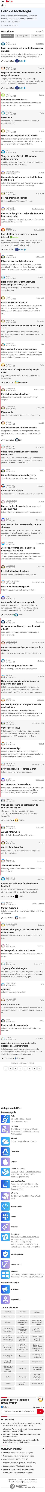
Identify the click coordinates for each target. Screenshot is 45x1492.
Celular (22, 1317)
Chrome (7, 1322)
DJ (12, 1119)
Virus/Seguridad (17, 1254)
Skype (26, 1174)
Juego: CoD (25, 1237)
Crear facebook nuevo (8, 1356)
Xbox (38, 1247)
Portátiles (25, 1131)
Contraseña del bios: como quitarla (18, 602)
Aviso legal (34, 1482)
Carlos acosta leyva (10, 728)
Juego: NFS (25, 1242)
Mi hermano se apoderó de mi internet (19, 135)
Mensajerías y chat (18, 1169)
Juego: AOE (15, 1237)
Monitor (35, 1129)
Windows (14, 1271)
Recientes (8, 36)
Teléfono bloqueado (10, 865)
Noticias (6, 1407)
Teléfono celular (37, 1384)
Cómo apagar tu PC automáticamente (17, 1466)
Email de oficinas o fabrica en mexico (19, 427)
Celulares (37, 1317)
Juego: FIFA (15, 1239)
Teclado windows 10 (22, 1383)
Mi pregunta (7, 412)
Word (13, 1199)
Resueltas (38, 36)
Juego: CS (35, 1237)
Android (20, 1184)
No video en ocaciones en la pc (16, 784)
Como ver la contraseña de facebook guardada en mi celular (22, 1347)
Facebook (14, 1172)
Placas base (15, 1131)
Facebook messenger (7, 1362)
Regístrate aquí (12, 1480)
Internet (14, 1138)
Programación (16, 1206)
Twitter (32, 1174)
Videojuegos (15, 1234)
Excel (13, 1196)
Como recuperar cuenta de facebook (37, 1338)
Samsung (14, 1189)
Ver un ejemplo (38, 1407)
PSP (33, 1247)
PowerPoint (35, 1196)
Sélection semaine (8, 1312)
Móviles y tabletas (18, 1181)
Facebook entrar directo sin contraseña (37, 1356)
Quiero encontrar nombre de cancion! (19, 349)
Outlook (19, 1174)
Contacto (26, 1482)
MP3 (28, 1119)
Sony (21, 1189)
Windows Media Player (19, 1121)
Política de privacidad (15, 1482)
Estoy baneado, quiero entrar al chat (18, 769)
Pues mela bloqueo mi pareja (15, 586)
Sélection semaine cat (22, 1312)
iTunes (22, 1119)
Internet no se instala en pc (14, 302)
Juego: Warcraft (31, 1244)
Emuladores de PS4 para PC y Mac (16, 1459)
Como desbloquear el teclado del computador (22, 1330)
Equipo (21, 1480)
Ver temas (15, 25)
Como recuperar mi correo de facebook (8, 1347)
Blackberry (37, 1312)
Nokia (36, 1186)
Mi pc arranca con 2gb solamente (17, 261)
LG (31, 1186)
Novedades (15, 1289)
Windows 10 (15, 1274)
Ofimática (14, 1193)
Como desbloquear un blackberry (37, 1329)
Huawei (13, 1186)
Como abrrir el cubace (12, 490)
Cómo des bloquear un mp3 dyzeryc (18, 475)
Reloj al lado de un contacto (14, 1025)
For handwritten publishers (14, 198)
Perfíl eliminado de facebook (15, 394)
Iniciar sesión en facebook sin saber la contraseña (8, 1368)
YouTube (34, 1141)
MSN (12, 1174)
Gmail (22, 1172)
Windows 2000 (27, 1274)
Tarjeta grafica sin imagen (14, 968)
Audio (13, 1116)
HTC (36, 1184)
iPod (16, 1119)
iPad (19, 1186)
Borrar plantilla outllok (12, 847)
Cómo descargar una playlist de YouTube (18, 1469)
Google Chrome (23, 1141)
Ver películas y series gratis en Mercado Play (19, 1463)
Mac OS (14, 1162)
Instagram (37, 1172)
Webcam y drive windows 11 (14, 99)
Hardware (14, 1126)
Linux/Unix (15, 1151)
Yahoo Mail (24, 1177)
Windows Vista (26, 1277)
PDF (27, 1196)
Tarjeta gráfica (16, 1134)
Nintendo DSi (15, 1247)
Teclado (7, 1384)
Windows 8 (15, 1277)
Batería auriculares (10, 1004)
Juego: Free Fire (27, 1239)
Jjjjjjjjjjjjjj (5, 989)
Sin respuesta (23, 36)
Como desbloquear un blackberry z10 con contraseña (8, 1338)
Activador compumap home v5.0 (17, 665)
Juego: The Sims (17, 1244)
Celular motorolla (9, 908)
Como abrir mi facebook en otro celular (22, 1322)
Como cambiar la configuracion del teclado (37, 1322)
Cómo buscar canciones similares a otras (18, 1456)
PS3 (23, 1247)
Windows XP (38, 1277)
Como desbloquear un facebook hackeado (22, 1338)
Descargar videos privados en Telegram (17, 1473)
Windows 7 (38, 1274)
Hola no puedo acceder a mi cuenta (18, 950)
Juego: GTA (15, 1242)
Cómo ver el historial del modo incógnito (18, 1453)
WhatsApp (15, 1177)
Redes (13, 1217)
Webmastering (16, 1264)
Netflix (8, 1377)
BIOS (13, 1129)
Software (14, 1227)
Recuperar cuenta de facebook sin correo (37, 1377)
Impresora (27, 1129)
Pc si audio (6, 117)
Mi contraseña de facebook (37, 1368)
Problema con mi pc (11, 748)
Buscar (39, 31)
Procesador (34, 1131)
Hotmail (29, 1172)
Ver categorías (6, 25)
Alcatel (13, 1184)
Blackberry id (8, 1317)
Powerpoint (22, 1377)
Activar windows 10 (10, 832)
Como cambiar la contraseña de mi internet (8, 1329)
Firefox (13, 1141)
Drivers (18, 1129)
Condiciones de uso (31, 1480)
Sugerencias (15, 1299)
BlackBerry (29, 1184)
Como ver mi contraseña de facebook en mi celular (37, 1347)
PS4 (28, 1247)
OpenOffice (20, 1196)
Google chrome (37, 1362)
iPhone (25, 1186)
